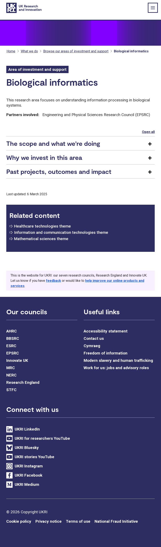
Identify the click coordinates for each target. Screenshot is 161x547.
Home (10, 51)
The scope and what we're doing (53, 143)
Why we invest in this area (44, 157)
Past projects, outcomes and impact (58, 171)
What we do (29, 51)
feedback (53, 281)
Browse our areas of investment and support (75, 51)
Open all (148, 132)
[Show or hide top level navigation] (153, 8)
